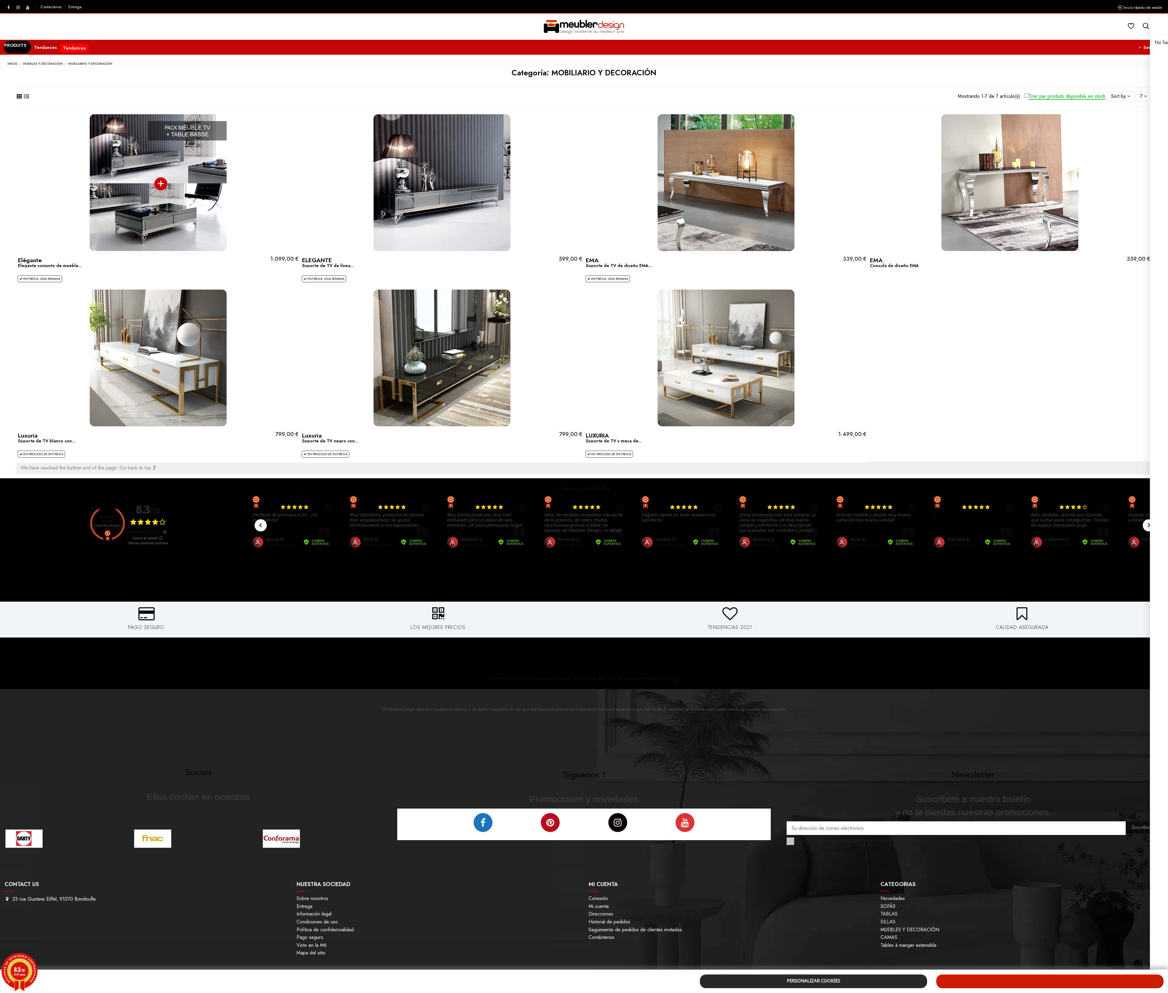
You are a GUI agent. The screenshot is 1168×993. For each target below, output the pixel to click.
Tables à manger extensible (909, 945)
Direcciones (601, 914)
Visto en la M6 (312, 945)
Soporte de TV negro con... (330, 441)
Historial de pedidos (609, 922)
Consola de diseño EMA (894, 266)
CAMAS (889, 937)
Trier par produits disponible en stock (1067, 96)
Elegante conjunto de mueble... (50, 266)
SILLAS (888, 922)
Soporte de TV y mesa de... (614, 441)
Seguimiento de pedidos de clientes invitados (635, 930)
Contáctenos (51, 7)
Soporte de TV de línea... (328, 266)
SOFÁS (888, 906)
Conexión (598, 898)
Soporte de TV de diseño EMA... (619, 266)
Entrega (75, 7)
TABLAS (889, 914)
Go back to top (136, 467)
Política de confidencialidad (325, 930)
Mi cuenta (599, 906)
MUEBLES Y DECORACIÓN (910, 930)
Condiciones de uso (317, 922)
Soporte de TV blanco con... (46, 441)
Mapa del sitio (311, 953)
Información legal (314, 914)
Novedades (893, 898)
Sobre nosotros (312, 898)
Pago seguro (310, 937)
